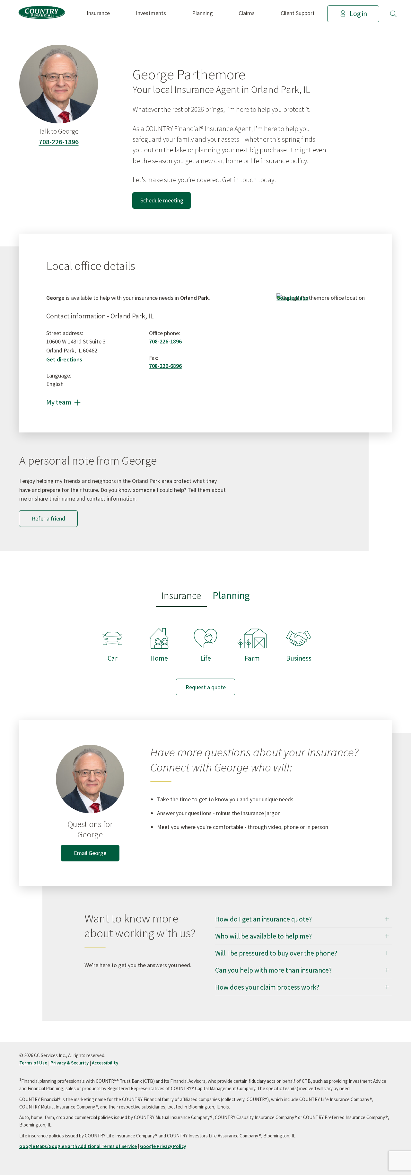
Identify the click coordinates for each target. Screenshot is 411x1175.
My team (63, 402)
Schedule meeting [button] (161, 200)
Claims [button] (247, 13)
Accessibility (105, 1063)
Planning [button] (202, 13)
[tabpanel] (205, 655)
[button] (393, 13)
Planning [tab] (231, 595)
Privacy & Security (69, 1063)
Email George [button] (90, 853)
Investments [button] (151, 13)
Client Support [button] (298, 13)
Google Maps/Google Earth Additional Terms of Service (78, 1146)
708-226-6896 (165, 365)
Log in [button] (358, 13)
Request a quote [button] (206, 687)
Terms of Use (33, 1063)
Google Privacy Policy (163, 1146)
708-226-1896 (59, 142)
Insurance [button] (98, 13)
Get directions (64, 359)
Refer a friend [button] (48, 518)
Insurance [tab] (181, 595)
